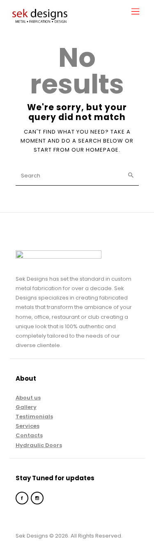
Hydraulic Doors (39, 445)
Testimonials (34, 416)
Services (27, 426)
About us (28, 398)
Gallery (26, 407)
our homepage (95, 150)
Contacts (29, 435)
